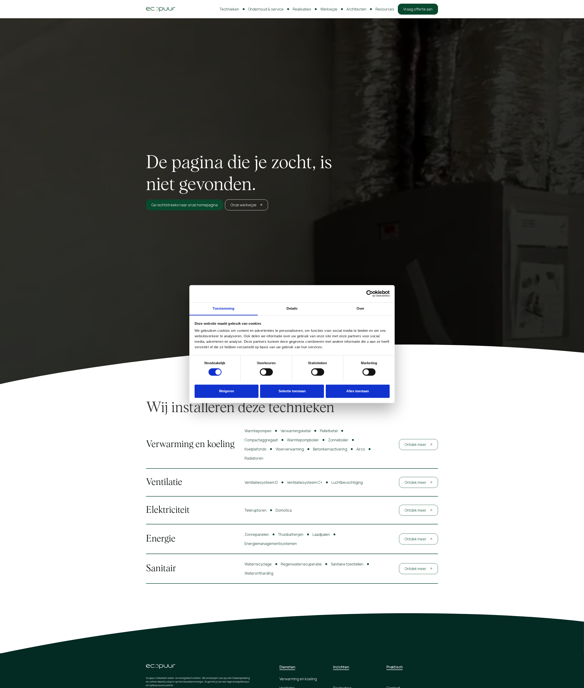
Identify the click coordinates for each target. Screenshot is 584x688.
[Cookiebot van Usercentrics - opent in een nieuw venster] (370, 293)
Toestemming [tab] (223, 308)
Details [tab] (292, 308)
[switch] (266, 372)
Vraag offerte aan (418, 9)
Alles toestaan (357, 391)
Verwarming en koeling (298, 678)
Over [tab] (360, 308)
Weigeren (226, 391)
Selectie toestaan (292, 391)
